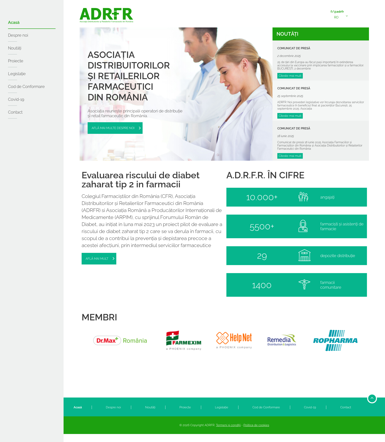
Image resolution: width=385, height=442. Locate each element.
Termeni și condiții (228, 425)
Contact (15, 112)
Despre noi (18, 35)
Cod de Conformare (26, 86)
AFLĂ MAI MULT (97, 258)
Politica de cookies (256, 425)
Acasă (13, 22)
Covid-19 (16, 99)
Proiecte (15, 61)
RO (336, 17)
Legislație (17, 73)
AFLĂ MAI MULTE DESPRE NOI (113, 128)
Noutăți (14, 48)
